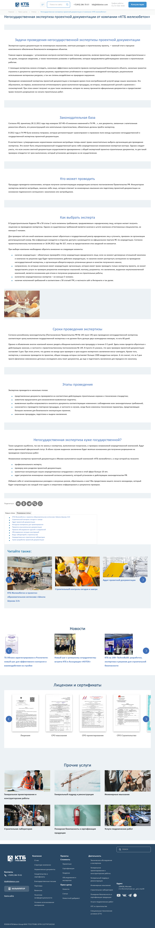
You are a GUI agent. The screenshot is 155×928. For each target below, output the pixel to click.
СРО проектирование (93, 735)
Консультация (137, 4)
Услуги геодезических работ (102, 902)
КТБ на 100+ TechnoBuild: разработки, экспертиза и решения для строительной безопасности (125, 662)
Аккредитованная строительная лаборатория (28, 537)
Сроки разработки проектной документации (28, 540)
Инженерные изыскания (101, 885)
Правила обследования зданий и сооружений (29, 530)
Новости (66, 889)
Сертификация (68, 869)
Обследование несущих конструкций (25, 532)
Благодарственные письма (45, 881)
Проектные (67, 864)
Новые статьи (10, 513)
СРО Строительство (126, 735)
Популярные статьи (24, 513)
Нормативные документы (44, 870)
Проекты (64, 856)
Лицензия (25, 735)
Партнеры (38, 886)
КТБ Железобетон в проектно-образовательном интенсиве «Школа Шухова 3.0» (41, 517)
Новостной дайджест (71, 898)
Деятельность (94, 856)
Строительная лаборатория (102, 890)
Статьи (65, 894)
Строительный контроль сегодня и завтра (27, 519)
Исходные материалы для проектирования (27, 524)
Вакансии (38, 891)
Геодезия (66, 873)
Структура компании (42, 865)
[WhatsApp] (40, 503)
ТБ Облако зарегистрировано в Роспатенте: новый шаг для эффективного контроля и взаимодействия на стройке (26, 662)
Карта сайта (9, 896)
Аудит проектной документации (23, 522)
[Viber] (34, 503)
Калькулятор (18, 889)
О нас (36, 860)
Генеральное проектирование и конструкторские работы (101, 871)
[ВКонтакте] (18, 503)
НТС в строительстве (99, 906)
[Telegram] (29, 503)
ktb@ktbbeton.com (100, 4)
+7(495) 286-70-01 (81, 4)
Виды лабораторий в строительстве (25, 535)
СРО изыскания (59, 735)
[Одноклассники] (23, 503)
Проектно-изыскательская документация (27, 527)
